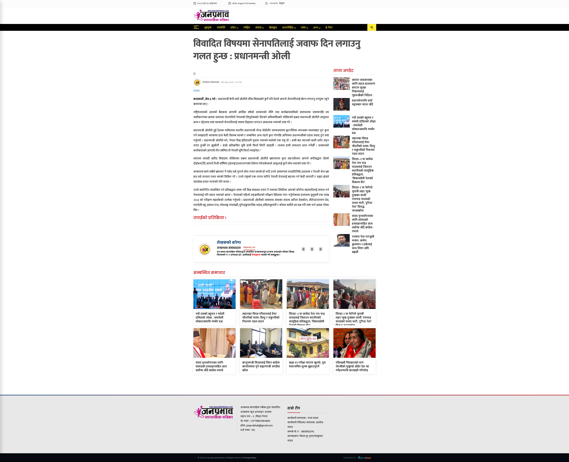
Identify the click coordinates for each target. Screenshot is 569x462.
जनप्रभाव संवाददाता (210, 82)
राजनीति (221, 28)
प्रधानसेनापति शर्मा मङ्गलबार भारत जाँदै (362, 102)
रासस (196, 90)
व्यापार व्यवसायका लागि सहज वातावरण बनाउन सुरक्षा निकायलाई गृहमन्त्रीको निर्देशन (363, 87)
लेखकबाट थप (249, 248)
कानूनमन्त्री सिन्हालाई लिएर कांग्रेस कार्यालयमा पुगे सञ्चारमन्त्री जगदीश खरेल (261, 366)
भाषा (303, 28)
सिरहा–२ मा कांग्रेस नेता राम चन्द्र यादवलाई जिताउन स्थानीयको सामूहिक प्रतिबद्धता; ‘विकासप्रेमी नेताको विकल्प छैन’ (363, 171)
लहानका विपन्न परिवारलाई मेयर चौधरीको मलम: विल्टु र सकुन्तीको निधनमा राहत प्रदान (363, 146)
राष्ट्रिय (246, 28)
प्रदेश (233, 28)
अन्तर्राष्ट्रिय (287, 28)
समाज (258, 28)
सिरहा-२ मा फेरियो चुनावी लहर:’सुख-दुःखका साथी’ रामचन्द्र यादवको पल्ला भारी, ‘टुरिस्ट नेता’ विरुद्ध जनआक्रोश (362, 199)
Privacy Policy (250, 457)
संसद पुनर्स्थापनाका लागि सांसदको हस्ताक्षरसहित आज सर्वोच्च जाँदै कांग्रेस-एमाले (362, 223)
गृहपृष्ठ (207, 28)
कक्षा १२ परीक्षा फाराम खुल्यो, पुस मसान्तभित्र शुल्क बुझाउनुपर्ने (307, 364)
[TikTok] (312, 249)
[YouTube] (321, 249)
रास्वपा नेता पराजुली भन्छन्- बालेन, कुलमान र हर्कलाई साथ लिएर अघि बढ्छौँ (363, 244)
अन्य (315, 28)
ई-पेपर (329, 28)
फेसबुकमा (256, 255)
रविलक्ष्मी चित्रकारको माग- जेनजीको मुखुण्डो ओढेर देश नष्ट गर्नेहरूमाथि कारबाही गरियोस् (352, 366)
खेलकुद (273, 28)
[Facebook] (303, 249)
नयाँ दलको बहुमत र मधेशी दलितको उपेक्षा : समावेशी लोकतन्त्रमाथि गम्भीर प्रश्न (210, 317)
